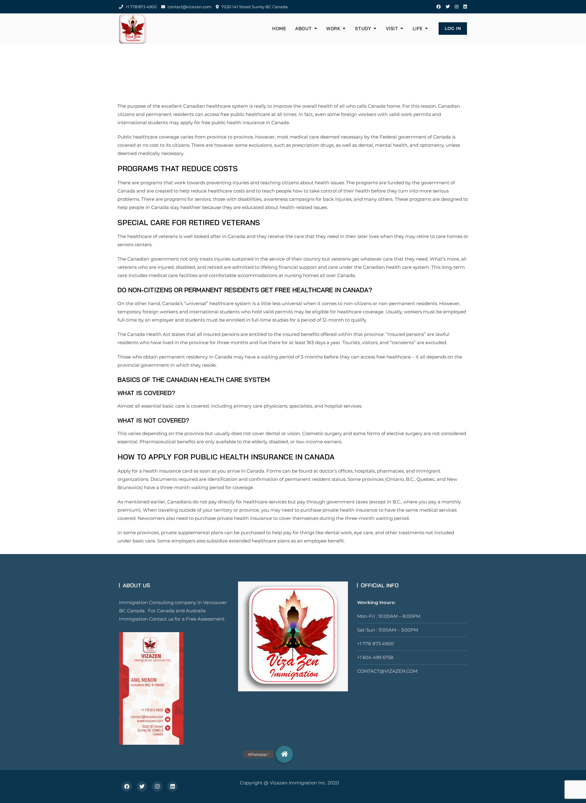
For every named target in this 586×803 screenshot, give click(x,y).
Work (333, 28)
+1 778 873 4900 (141, 6)
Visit (392, 28)
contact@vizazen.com (189, 6)
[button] (284, 754)
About (303, 28)
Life (418, 28)
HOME (279, 28)
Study (363, 28)
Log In (453, 28)
